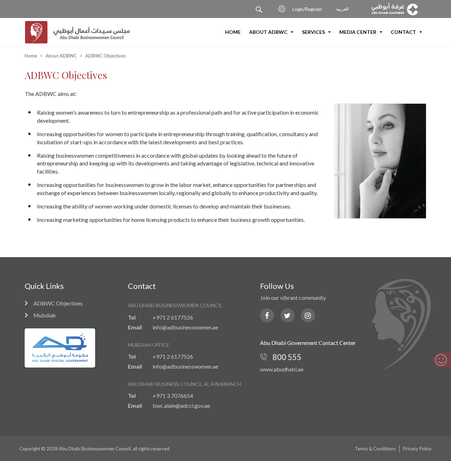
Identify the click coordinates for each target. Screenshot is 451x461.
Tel (132, 317)
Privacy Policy (417, 448)
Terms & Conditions (375, 448)
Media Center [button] (358, 32)
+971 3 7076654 (173, 395)
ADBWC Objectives (58, 303)
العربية (342, 9)
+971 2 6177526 (173, 317)
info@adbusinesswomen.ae (185, 327)
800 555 (286, 357)
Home (31, 56)
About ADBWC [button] (269, 32)
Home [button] (233, 32)
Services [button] (314, 32)
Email (135, 327)
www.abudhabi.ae (281, 369)
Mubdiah (44, 315)
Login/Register (307, 9)
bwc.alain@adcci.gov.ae (181, 405)
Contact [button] (404, 32)
